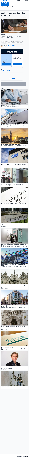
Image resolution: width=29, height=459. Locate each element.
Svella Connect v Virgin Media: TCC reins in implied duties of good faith (12, 184)
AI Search (6, 8)
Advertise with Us (21, 8)
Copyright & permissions (6, 46)
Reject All (24, 456)
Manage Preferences (19, 456)
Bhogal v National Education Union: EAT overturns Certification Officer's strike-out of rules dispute (14, 204)
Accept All (27, 456)
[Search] (27, 8)
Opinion (6, 6)
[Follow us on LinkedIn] (18, 0)
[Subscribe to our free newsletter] (20, 0)
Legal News (2, 6)
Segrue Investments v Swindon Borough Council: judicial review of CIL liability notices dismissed (13, 327)
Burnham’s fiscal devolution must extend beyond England (10, 144)
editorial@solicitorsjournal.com (10, 45)
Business (16, 6)
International (19, 6)
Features (8, 6)
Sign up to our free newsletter (25, 0)
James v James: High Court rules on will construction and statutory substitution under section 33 (14, 306)
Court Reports (3, 8)
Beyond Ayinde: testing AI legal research (7, 105)
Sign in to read (14, 66)
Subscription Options (15, 8)
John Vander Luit (4, 34)
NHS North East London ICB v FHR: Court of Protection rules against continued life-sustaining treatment (13, 165)
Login (1, 0)
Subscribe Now (4, 0)
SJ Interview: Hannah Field (5, 366)
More (1, 9)
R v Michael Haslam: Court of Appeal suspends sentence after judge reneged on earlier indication (13, 285)
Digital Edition (10, 8)
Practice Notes (12, 6)
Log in (10, 78)
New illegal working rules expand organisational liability (10, 124)
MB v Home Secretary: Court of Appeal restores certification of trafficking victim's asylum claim (14, 224)
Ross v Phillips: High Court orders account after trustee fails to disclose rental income (13, 245)
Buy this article (17, 64)
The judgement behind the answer (6, 386)
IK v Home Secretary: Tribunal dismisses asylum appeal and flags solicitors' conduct (13, 265)
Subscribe (13, 78)
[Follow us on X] (19, 0)
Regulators (8, 70)
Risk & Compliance (3, 70)
